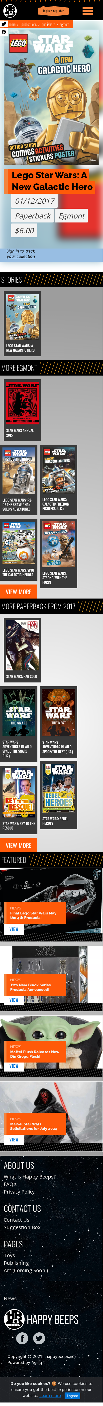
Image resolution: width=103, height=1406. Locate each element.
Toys (9, 1255)
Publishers (48, 24)
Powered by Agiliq (24, 1362)
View (14, 929)
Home (11, 24)
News (10, 1298)
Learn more (50, 1395)
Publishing (16, 1262)
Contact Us (16, 1219)
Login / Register (52, 11)
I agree (72, 1396)
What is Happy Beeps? (30, 1176)
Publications (29, 24)
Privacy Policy (19, 1191)
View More (18, 591)
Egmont (64, 24)
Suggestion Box (22, 1227)
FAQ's (10, 1184)
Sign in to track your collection (20, 254)
